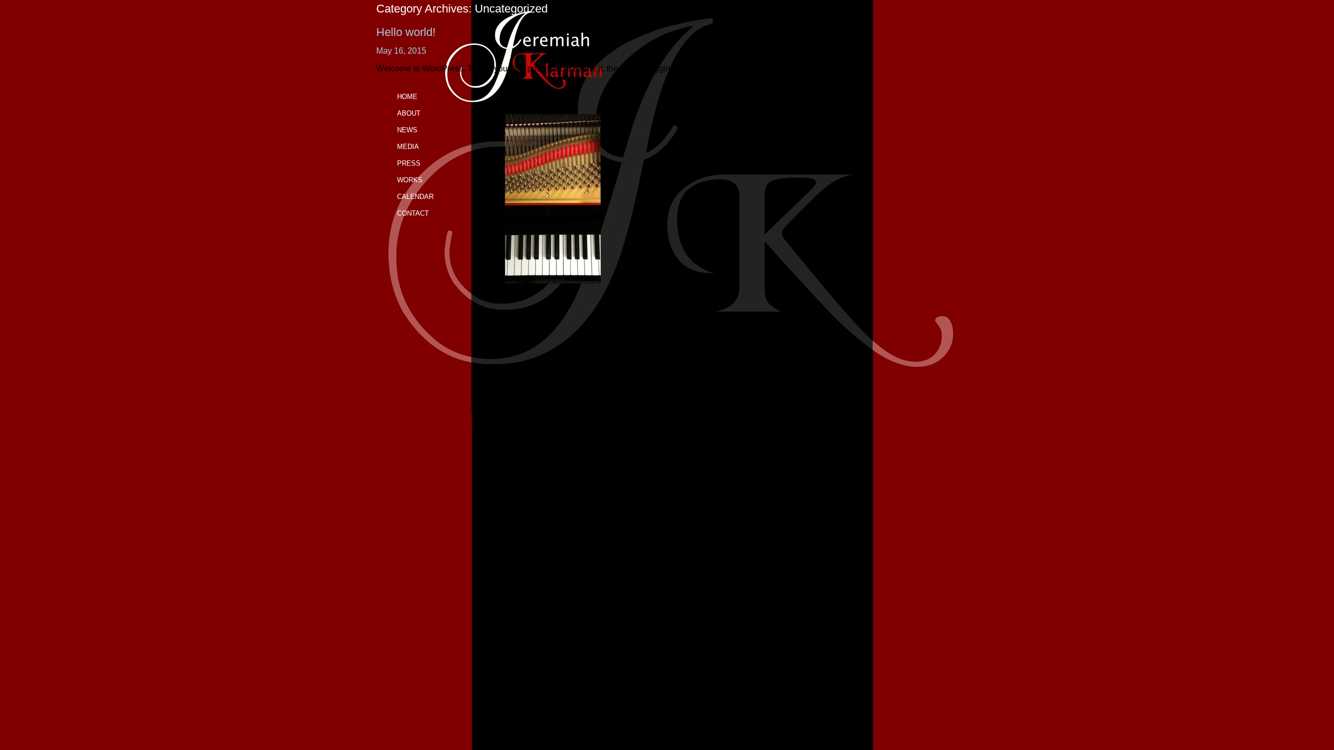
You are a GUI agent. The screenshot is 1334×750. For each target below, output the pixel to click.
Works (410, 180)
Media (408, 147)
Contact (413, 213)
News (407, 130)
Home (407, 97)
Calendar (415, 197)
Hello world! (406, 32)
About (409, 113)
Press (409, 163)
